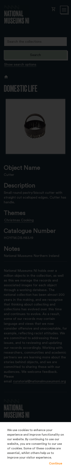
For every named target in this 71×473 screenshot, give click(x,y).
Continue (55, 463)
